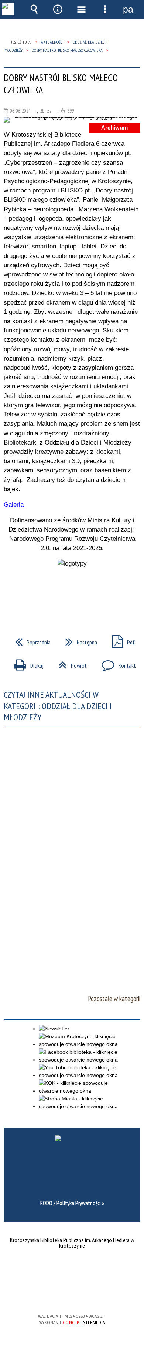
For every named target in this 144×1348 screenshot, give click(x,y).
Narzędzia (57, 9)
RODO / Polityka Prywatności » (72, 1203)
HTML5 (60, 1295)
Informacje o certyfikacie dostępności (72, 1269)
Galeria (14, 504)
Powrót (69, 663)
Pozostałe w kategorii (114, 998)
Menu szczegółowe (104, 9)
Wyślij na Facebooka (58, 595)
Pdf (120, 640)
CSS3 (71, 1295)
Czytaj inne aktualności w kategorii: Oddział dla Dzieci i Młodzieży (58, 706)
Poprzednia (30, 640)
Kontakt (116, 663)
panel (128, 9)
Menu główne (81, 9)
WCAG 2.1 (94, 1294)
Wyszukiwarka (34, 9)
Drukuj (26, 663)
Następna (78, 640)
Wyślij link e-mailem (84, 595)
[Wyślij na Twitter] (71, 595)
